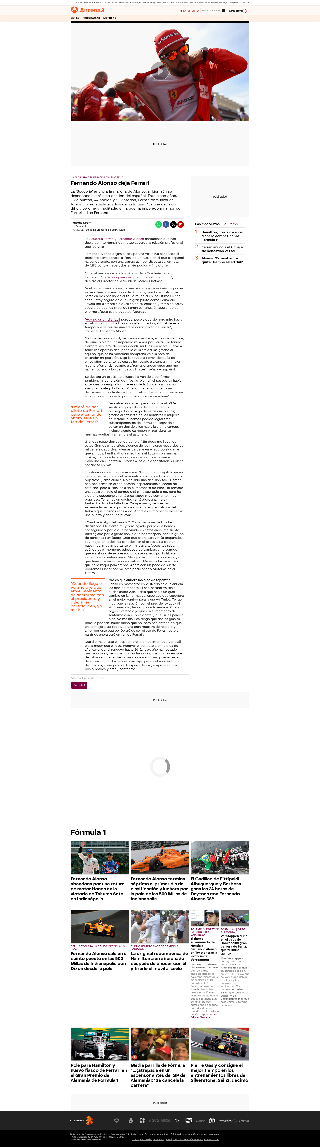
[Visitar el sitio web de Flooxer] (244, 1120)
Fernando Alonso (131, 239)
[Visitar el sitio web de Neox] (142, 1120)
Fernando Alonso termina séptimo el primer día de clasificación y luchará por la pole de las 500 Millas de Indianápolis (159, 888)
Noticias (109, 18)
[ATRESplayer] (238, 11)
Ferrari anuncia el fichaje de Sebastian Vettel (222, 249)
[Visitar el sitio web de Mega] (166, 1120)
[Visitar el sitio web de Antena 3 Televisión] (119, 1120)
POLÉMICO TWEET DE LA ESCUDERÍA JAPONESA (205, 932)
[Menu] (245, 18)
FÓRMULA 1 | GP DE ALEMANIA (233, 931)
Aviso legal (137, 1134)
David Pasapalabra (152, 2)
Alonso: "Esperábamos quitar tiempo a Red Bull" (222, 260)
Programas (91, 18)
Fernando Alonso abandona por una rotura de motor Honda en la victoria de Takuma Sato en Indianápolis (97, 888)
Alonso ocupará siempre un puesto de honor (135, 277)
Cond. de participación (206, 1134)
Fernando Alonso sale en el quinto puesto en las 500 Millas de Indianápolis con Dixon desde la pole (99, 961)
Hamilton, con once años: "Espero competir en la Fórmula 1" (223, 236)
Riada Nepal (168, 2)
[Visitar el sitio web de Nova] (154, 1120)
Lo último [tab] (230, 224)
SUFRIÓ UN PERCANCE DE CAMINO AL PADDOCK (155, 948)
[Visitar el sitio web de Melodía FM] (212, 1120)
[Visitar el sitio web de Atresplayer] (228, 1120)
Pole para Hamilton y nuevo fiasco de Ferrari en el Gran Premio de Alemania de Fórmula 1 (99, 1073)
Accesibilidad (211, 1139)
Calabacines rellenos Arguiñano (191, 2)
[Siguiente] (247, 2)
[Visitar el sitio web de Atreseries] (177, 1120)
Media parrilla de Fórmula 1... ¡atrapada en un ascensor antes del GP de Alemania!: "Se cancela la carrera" (158, 1075)
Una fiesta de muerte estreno (89, 2)
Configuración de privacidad (148, 1139)
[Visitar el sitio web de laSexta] (131, 1120)
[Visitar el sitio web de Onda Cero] (189, 1120)
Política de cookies (181, 1134)
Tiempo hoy (234, 2)
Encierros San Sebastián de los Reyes (123, 2)
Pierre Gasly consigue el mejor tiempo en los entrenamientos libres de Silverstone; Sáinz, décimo (219, 1073)
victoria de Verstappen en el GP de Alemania (205, 1014)
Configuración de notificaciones (184, 1139)
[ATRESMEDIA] (81, 1120)
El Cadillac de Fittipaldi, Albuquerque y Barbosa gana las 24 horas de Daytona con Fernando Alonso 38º (216, 888)
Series (75, 18)
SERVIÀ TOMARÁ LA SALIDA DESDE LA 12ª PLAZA (98, 948)
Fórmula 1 (79, 685)
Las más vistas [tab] (207, 224)
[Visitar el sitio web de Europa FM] (200, 1120)
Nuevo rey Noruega (217, 2)
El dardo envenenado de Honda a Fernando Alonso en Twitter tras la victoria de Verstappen (204, 949)
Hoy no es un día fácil (103, 319)
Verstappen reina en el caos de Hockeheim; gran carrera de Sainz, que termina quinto (234, 944)
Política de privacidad (157, 1134)
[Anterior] (72, 2)
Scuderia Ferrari (101, 239)
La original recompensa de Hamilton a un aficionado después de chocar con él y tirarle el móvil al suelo (159, 961)
